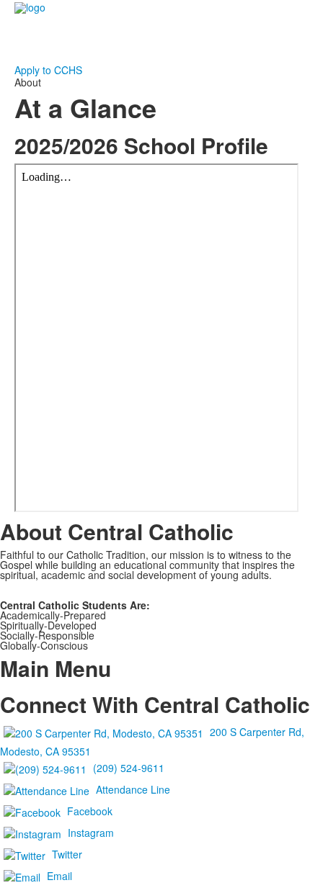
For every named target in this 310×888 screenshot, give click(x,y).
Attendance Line (133, 789)
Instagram (91, 832)
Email (59, 876)
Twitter (67, 854)
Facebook (89, 811)
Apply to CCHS (48, 70)
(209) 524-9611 (128, 768)
